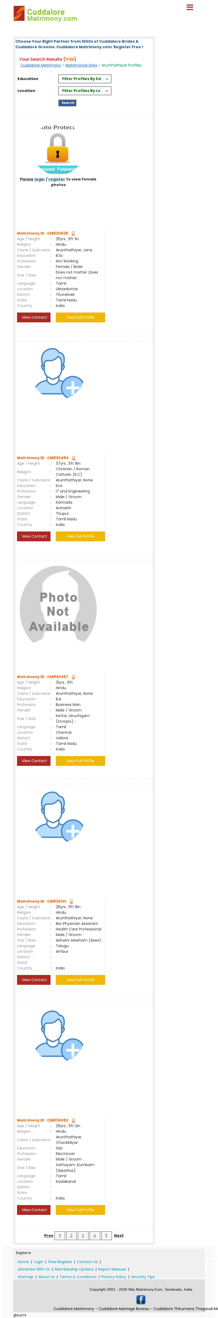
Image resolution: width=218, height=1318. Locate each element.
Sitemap (25, 1277)
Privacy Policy (113, 1277)
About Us (46, 1277)
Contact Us (87, 1261)
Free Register (60, 1261)
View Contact (34, 317)
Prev (48, 1235)
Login (38, 1261)
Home (23, 1261)
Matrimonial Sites (81, 65)
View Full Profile (80, 317)
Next (119, 1235)
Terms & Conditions (78, 1277)
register (56, 179)
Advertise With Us (34, 1269)
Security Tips (143, 1277)
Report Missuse (112, 1269)
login (40, 179)
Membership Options (74, 1269)
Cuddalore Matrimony (40, 65)
